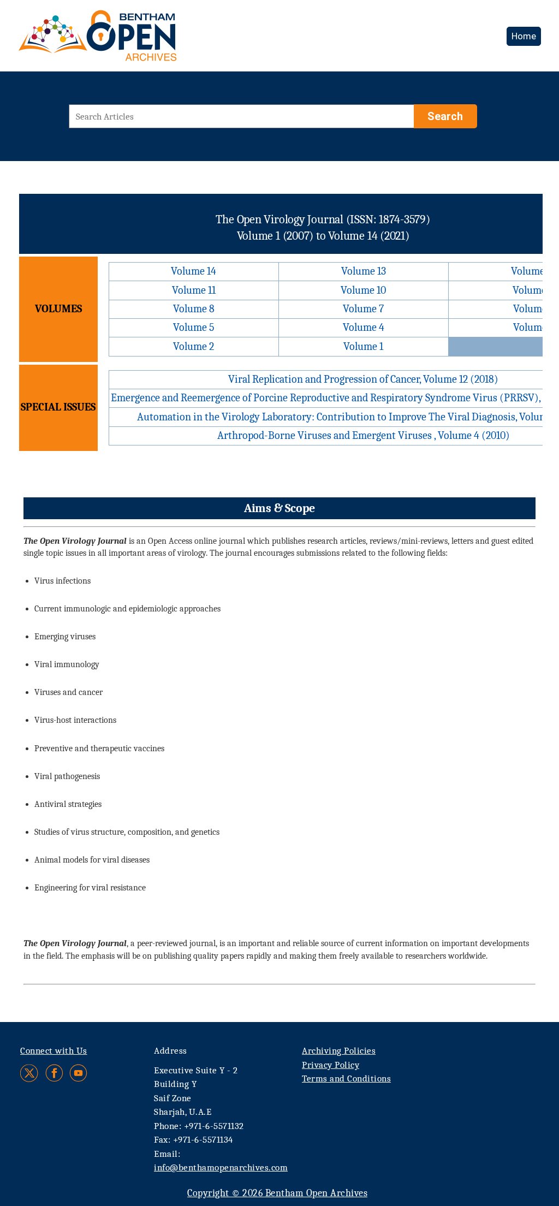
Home (524, 36)
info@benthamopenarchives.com (221, 1167)
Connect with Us (53, 1050)
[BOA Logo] (129, 40)
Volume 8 (194, 308)
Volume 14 (193, 271)
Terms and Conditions (346, 1078)
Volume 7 (363, 308)
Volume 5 (194, 327)
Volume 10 (363, 290)
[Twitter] (29, 1073)
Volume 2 (193, 346)
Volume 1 (363, 346)
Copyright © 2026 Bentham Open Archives (277, 1193)
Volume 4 (363, 327)
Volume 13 (363, 271)
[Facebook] (54, 1073)
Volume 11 (194, 290)
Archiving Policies (339, 1050)
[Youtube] (78, 1073)
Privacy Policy (330, 1065)
